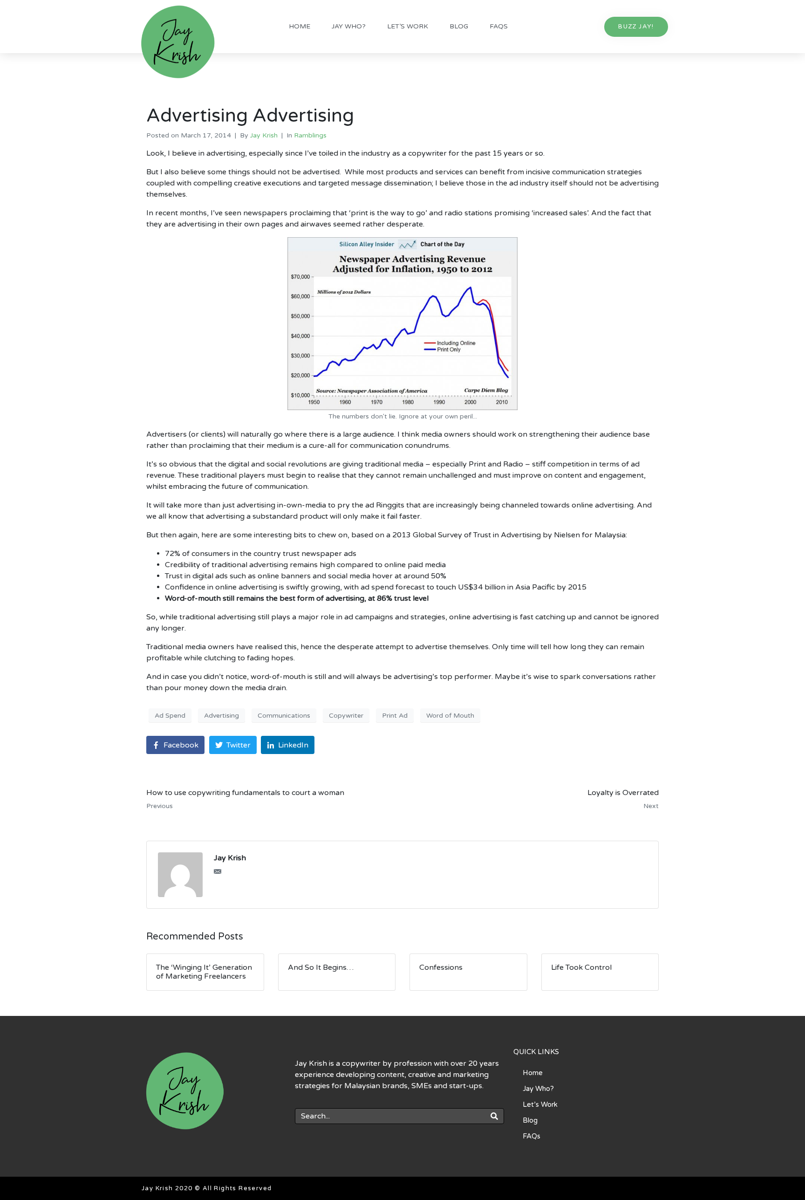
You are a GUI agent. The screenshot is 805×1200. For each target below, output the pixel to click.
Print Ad (395, 716)
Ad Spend (170, 716)
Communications (284, 716)
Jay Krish (264, 135)
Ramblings (310, 135)
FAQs (499, 26)
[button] (636, 27)
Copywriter (346, 716)
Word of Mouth (450, 716)
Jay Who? (349, 26)
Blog (459, 26)
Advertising (221, 716)
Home (299, 26)
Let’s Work (407, 26)
